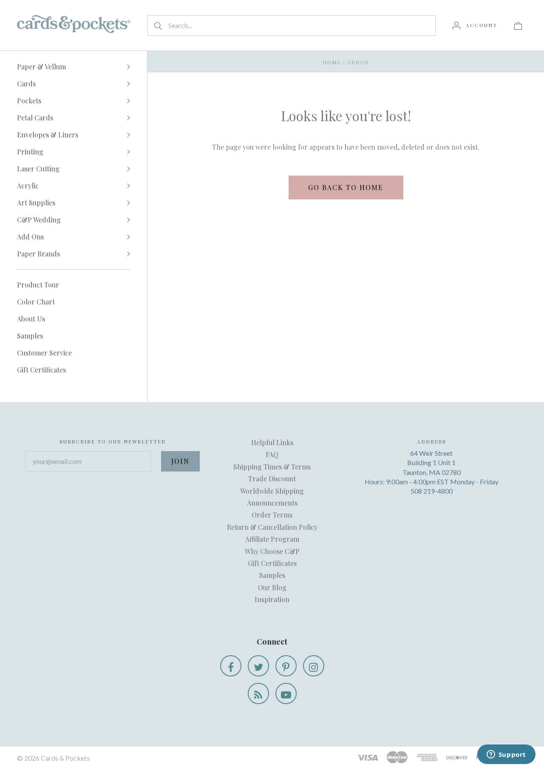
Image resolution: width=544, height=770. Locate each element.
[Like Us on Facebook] (230, 665)
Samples (30, 335)
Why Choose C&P (272, 551)
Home (332, 62)
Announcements (272, 502)
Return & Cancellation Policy (272, 527)
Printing (30, 151)
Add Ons (30, 236)
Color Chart (36, 301)
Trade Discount (272, 478)
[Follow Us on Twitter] (258, 665)
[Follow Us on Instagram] (313, 665)
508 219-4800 (432, 491)
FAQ (272, 454)
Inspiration (272, 599)
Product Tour (38, 284)
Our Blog (272, 587)
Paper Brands (38, 253)
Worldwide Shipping (272, 490)
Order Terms (272, 514)
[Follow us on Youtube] (286, 693)
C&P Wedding (39, 219)
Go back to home (345, 187)
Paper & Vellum (41, 66)
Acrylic (28, 185)
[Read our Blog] (258, 693)
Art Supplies (36, 202)
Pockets (29, 100)
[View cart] (518, 25)
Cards (26, 83)
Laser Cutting (38, 168)
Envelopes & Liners (47, 134)
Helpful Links (272, 442)
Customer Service (44, 352)
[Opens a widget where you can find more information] (506, 755)
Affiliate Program (272, 538)
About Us (31, 318)
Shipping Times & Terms (272, 466)
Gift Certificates (41, 369)
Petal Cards (35, 117)
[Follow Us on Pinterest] (286, 665)
